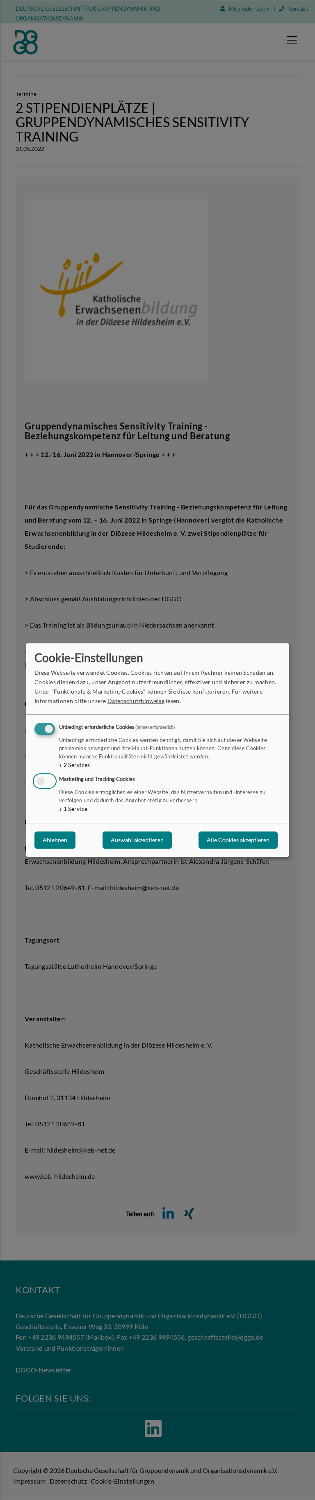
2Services (74, 765)
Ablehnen (55, 839)
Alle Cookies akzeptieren (238, 839)
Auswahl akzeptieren (137, 839)
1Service (73, 808)
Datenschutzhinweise (135, 701)
